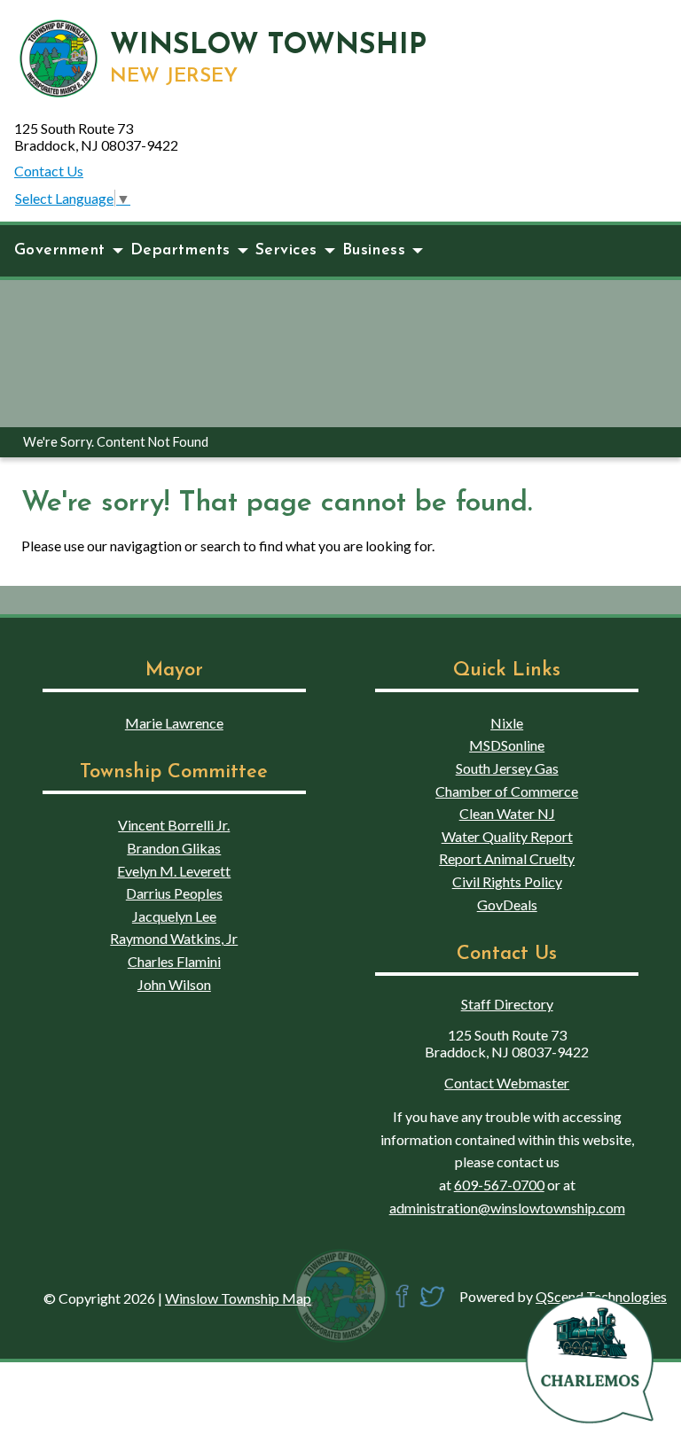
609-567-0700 (499, 1184)
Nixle (506, 722)
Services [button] (286, 250)
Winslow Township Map (238, 1298)
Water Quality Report (507, 836)
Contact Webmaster (506, 1082)
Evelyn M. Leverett (174, 870)
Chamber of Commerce (506, 791)
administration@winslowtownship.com (507, 1207)
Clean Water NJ (507, 813)
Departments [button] (180, 250)
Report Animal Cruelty (507, 858)
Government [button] (60, 250)
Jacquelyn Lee (174, 916)
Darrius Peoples (174, 893)
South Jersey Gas (507, 768)
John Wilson (174, 984)
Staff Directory (507, 1003)
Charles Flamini (174, 961)
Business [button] (373, 250)
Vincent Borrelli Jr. (174, 824)
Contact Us (48, 170)
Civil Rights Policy (507, 881)
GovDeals (507, 904)
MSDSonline (506, 745)
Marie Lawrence (174, 722)
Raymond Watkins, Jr (174, 938)
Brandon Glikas (174, 847)
